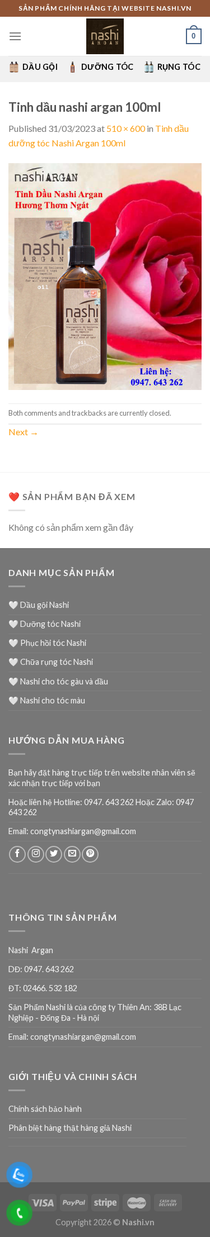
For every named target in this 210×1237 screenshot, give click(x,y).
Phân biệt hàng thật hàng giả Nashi (70, 1128)
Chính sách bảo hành (45, 1109)
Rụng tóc (178, 67)
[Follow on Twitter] (53, 854)
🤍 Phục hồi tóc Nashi (47, 643)
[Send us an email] (72, 854)
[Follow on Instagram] (35, 854)
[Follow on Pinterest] (90, 854)
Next (23, 431)
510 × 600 (125, 128)
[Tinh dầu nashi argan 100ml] (105, 275)
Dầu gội (40, 67)
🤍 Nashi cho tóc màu (46, 700)
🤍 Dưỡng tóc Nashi (44, 624)
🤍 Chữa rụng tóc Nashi (50, 662)
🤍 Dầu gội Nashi (38, 605)
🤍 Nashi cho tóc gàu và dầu (58, 681)
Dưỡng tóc (107, 67)
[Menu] (15, 36)
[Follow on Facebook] (17, 854)
